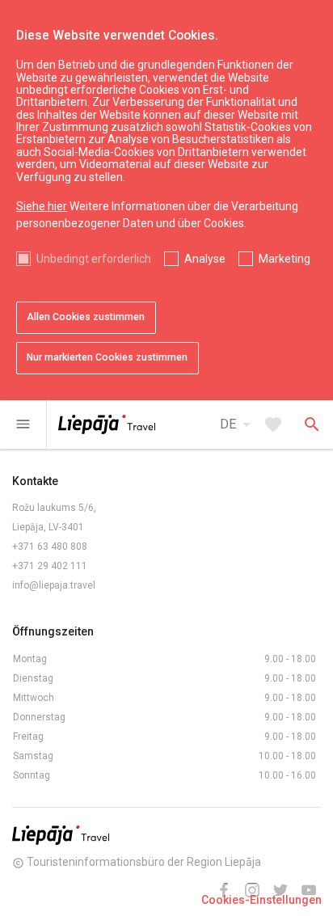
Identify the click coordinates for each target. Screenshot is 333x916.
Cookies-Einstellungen (261, 899)
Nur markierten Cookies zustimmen (107, 357)
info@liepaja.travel (53, 585)
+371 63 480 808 (49, 546)
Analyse (205, 258)
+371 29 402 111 (49, 566)
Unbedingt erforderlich (93, 258)
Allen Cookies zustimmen (86, 317)
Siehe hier (41, 206)
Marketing (284, 258)
